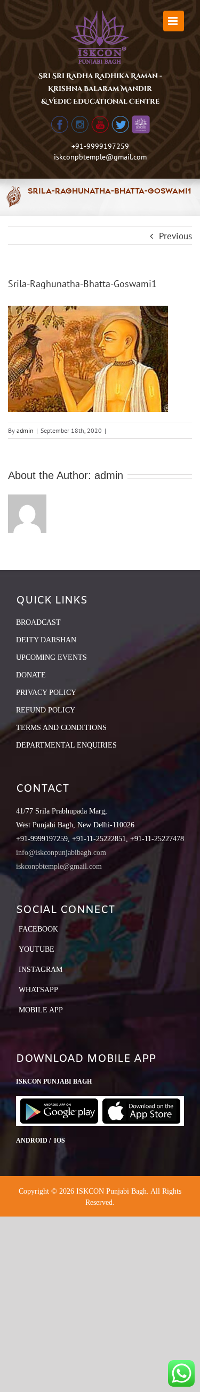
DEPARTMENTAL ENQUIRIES (66, 745)
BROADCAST (38, 622)
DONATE (31, 675)
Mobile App (41, 1010)
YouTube (36, 949)
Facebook (38, 929)
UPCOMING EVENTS (51, 657)
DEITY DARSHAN (46, 640)
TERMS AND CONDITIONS (61, 728)
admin (25, 430)
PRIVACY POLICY (46, 693)
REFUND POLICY (45, 710)
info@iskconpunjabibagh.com (61, 853)
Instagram (40, 970)
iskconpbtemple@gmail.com (100, 157)
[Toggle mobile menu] (173, 21)
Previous (175, 236)
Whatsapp (38, 990)
